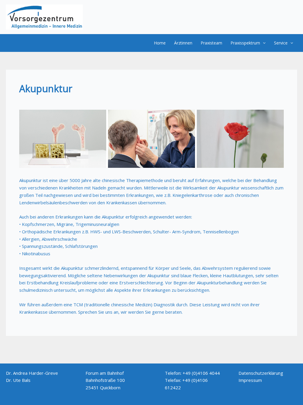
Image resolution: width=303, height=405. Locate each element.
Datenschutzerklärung (260, 373)
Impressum (250, 380)
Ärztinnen (183, 43)
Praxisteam (211, 43)
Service (281, 43)
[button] (262, 43)
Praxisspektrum (245, 43)
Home (160, 43)
